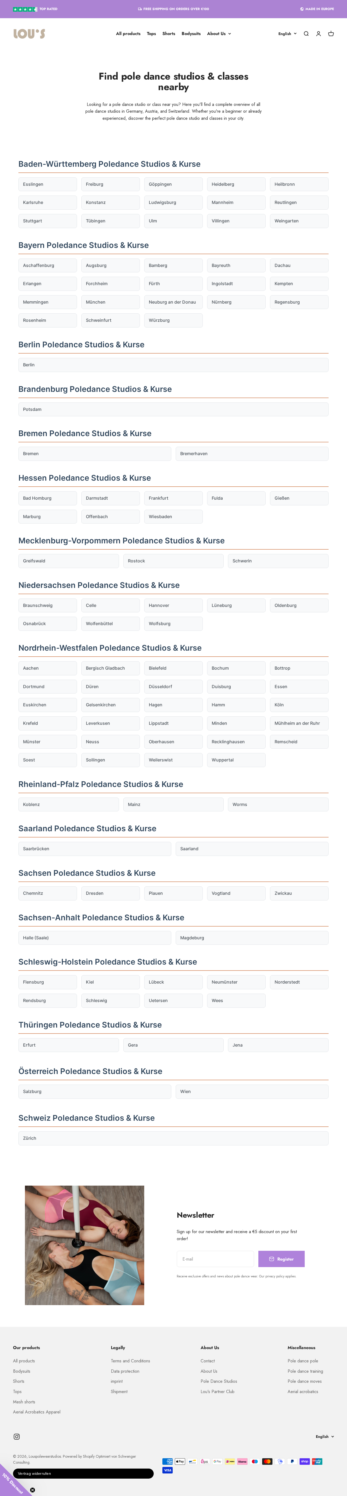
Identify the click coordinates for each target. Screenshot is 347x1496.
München (95, 302)
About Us (216, 33)
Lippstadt (159, 723)
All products (128, 33)
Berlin (29, 364)
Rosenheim (34, 320)
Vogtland (221, 893)
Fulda (217, 498)
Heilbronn (285, 184)
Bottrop (282, 668)
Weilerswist (161, 760)
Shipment (119, 1391)
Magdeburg (192, 937)
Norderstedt (287, 982)
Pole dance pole (303, 1361)
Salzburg (32, 1091)
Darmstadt (97, 498)
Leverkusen (98, 723)
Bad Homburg (37, 498)
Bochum (220, 668)
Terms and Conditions (130, 1361)
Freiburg (94, 184)
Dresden (95, 893)
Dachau (283, 265)
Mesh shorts (24, 1402)
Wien (185, 1091)
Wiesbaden (160, 516)
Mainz (134, 804)
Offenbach (97, 516)
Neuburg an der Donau (172, 302)
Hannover (159, 605)
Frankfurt (158, 498)
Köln (279, 704)
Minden (219, 723)
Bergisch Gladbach (105, 668)
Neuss (92, 741)
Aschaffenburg (38, 265)
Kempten (284, 283)
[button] (16, 1479)
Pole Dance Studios (219, 1381)
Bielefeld (157, 668)
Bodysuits (191, 33)
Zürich (29, 1138)
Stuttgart (32, 220)
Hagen (155, 704)
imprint (117, 1381)
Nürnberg (222, 302)
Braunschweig (38, 605)
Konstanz (96, 202)
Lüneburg (222, 605)
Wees (217, 1000)
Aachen (31, 668)
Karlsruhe (33, 202)
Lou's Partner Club (217, 1391)
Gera (133, 1045)
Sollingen (95, 760)
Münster (31, 741)
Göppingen (160, 184)
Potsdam (32, 409)
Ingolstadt (222, 283)
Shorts (168, 33)
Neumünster (224, 982)
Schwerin (242, 560)
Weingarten (287, 220)
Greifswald (34, 560)
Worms (240, 804)
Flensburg (33, 982)
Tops (151, 33)
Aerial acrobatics (303, 1391)
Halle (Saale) (36, 937)
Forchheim (97, 283)
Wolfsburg (160, 623)
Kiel (90, 982)
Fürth (154, 283)
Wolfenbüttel (99, 623)
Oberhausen (161, 741)
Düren (92, 686)
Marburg (32, 516)
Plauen (156, 893)
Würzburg (159, 320)
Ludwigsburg (162, 202)
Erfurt (29, 1045)
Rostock (136, 560)
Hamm (218, 704)
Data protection (125, 1371)
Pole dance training (305, 1371)
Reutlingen (286, 202)
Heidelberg (223, 184)
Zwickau (283, 893)
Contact (208, 1361)
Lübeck (156, 982)
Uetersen (158, 1000)
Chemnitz (33, 893)
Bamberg (158, 265)
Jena (238, 1045)
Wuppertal (223, 760)
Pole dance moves (305, 1381)
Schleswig (96, 1000)
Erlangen (32, 283)
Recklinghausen (228, 741)
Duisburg (221, 686)
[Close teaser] (32, 1490)
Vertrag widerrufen (34, 1473)
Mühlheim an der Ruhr (297, 723)
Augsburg (96, 265)
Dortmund (33, 686)
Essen (281, 686)
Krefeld (30, 723)
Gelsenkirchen (101, 704)
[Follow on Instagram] (16, 1436)
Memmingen (36, 302)
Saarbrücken (36, 848)
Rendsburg (34, 1000)
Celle (91, 605)
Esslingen (33, 184)
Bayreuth (221, 265)
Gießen (282, 498)
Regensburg (287, 302)
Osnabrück (34, 623)
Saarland (189, 848)
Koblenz (31, 804)
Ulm (153, 220)
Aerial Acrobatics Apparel (36, 1412)
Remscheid (286, 741)
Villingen (221, 220)
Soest (29, 760)
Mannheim (222, 202)
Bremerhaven (194, 453)
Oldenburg (286, 605)
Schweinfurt (98, 320)
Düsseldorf (160, 686)
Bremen (31, 453)
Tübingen (95, 220)
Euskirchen (34, 704)
